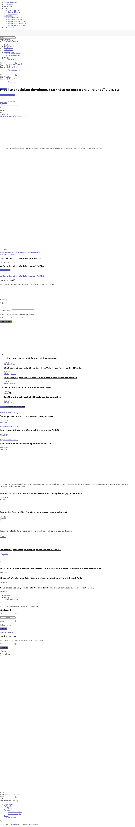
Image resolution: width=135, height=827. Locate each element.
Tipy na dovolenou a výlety (10, 105)
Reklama (7, 595)
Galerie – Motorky (14, 12)
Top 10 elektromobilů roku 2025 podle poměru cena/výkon (32, 397)
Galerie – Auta (12, 14)
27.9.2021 (3, 103)
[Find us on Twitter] (1, 48)
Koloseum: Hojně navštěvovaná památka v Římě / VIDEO (27, 443)
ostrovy (31, 252)
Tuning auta (12, 82)
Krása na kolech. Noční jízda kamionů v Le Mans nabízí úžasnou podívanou (36, 531)
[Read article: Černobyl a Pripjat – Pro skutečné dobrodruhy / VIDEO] (67, 411)
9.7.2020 (3, 537)
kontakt (6, 597)
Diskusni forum (9, 27)
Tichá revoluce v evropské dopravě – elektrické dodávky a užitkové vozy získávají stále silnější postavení (51, 568)
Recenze (7, 52)
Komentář (4, 299)
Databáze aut (8, 4)
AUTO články (8, 48)
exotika (26, 252)
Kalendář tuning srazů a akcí (17, 25)
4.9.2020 (3, 499)
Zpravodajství (8, 40)
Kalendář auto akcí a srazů (17, 21)
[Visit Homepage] (15, 35)
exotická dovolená (18, 252)
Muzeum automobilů (15, 17)
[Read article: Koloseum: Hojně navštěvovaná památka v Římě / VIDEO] (67, 438)
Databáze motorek (10, 2)
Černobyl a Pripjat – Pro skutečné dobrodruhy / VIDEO (26, 416)
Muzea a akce (8, 16)
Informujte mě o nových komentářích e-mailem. (18, 314)
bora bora (8, 252)
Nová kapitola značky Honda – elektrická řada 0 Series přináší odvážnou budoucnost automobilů (47, 588)
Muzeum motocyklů (15, 19)
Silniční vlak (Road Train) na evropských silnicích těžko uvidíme (30, 550)
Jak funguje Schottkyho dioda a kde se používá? (27, 387)
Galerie (6, 8)
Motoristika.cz (15, 606)
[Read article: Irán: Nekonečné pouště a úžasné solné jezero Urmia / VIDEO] (67, 424)
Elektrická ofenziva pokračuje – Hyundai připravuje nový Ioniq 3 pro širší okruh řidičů (41, 578)
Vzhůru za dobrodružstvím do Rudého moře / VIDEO (22, 276)
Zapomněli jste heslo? (7, 632)
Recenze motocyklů (14, 55)
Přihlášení (3, 651)
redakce (13, 101)
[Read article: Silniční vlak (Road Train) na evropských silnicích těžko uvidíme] (67, 546)
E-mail (2, 307)
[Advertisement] (67, 131)
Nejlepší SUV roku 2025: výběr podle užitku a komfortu (30, 358)
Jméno (2, 303)
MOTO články (9, 50)
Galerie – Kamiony (14, 10)
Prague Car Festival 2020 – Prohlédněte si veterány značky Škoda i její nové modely (41, 493)
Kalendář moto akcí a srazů (17, 23)
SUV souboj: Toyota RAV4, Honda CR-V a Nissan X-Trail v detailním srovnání (40, 378)
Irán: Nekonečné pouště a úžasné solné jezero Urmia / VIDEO (30, 430)
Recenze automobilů (15, 53)
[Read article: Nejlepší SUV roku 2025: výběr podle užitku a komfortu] (69, 354)
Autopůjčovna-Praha (11, 599)
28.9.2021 (3, 422)
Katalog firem (8, 6)
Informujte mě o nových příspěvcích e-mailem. (17, 318)
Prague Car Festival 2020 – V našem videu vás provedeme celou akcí (33, 512)
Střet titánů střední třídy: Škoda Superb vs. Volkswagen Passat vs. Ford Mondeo (43, 368)
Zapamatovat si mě (8, 625)
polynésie (37, 252)
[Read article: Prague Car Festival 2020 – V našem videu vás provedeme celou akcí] (67, 508)
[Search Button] (16, 63)
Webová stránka (5, 310)
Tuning (6, 57)
